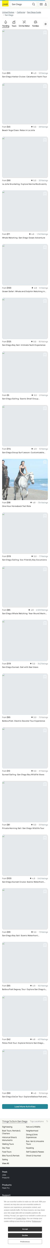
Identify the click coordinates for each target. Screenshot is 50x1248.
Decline (25, 1235)
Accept (25, 1229)
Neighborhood (32, 1130)
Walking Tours (8, 1144)
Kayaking (30, 1148)
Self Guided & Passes (35, 1151)
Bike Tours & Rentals (10, 1155)
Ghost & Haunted (33, 1155)
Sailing (5, 1159)
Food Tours (6, 1151)
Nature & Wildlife (33, 1126)
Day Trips (6, 1148)
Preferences (25, 1242)
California (21, 12)
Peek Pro (5, 1188)
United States (8, 12)
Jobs (4, 1175)
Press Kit (5, 1177)
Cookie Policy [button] (21, 1218)
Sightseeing (7, 1126)
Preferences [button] (36, 1221)
